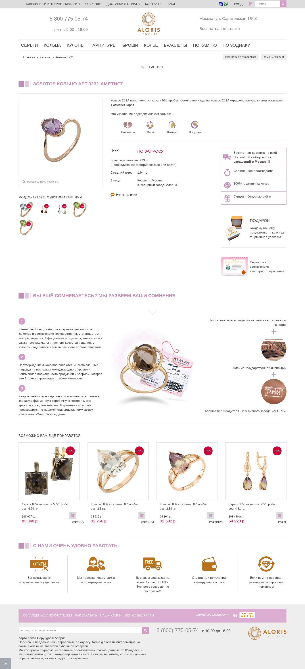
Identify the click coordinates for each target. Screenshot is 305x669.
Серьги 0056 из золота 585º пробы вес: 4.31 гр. (252, 506)
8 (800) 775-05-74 (178, 630)
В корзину (73, 516)
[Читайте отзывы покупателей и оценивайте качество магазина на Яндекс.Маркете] (247, 614)
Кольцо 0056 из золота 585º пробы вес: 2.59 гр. (183, 506)
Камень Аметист (273, 57)
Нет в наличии (126, 194)
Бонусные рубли (139, 615)
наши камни (110, 615)
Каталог (45, 57)
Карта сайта (27, 638)
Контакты (153, 4)
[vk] (235, 615)
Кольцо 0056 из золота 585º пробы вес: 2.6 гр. (114, 506)
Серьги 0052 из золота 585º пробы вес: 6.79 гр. (45, 506)
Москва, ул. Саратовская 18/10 (228, 18)
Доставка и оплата (123, 4)
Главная (29, 57)
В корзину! (142, 516)
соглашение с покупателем (47, 615)
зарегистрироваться (145, 164)
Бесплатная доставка (219, 28)
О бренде (93, 4)
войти (171, 164)
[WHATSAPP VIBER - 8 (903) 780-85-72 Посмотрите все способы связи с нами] (223, 4)
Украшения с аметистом (240, 57)
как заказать (86, 615)
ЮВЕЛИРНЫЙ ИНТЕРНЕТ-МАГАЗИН (53, 4)
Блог (172, 4)
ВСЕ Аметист (152, 67)
